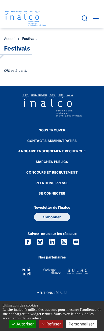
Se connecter (52, 193)
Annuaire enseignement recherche (52, 151)
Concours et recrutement (51, 172)
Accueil (10, 38)
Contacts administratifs (52, 141)
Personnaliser (81, 323)
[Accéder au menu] (96, 18)
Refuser (53, 323)
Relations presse (52, 183)
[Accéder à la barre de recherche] (85, 18)
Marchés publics (52, 162)
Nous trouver (52, 130)
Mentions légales (52, 293)
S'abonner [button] (52, 217)
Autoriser (24, 323)
